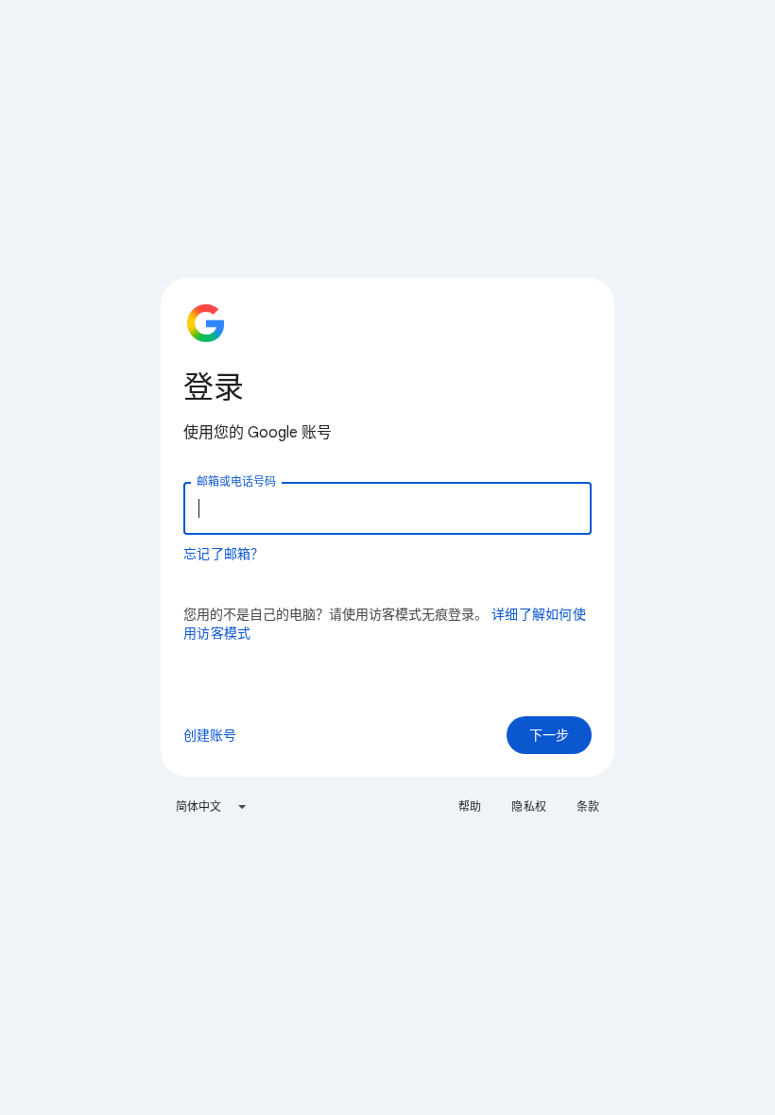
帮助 (469, 806)
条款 (588, 806)
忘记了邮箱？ (224, 553)
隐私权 (528, 806)
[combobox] (212, 807)
